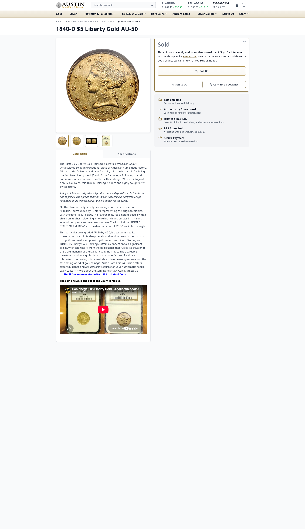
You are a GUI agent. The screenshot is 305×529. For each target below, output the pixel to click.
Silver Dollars (206, 14)
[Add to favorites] (244, 42)
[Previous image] (60, 85)
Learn (243, 14)
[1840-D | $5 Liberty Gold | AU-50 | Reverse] (77, 141)
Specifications (127, 154)
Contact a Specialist (225, 84)
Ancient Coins (181, 14)
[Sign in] (237, 5)
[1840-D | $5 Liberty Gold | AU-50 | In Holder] (106, 141)
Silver (73, 14)
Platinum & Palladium (99, 14)
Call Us (204, 71)
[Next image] (146, 85)
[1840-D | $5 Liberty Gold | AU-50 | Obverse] (62, 141)
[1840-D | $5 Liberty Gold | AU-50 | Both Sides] (91, 141)
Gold (59, 14)
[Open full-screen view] (103, 85)
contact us (190, 56)
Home (59, 21)
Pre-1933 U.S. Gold (132, 14)
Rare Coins (158, 14)
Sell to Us (228, 14)
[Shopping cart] (244, 5)
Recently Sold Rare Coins (93, 21)
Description (79, 154)
